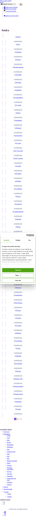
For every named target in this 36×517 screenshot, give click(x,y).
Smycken (9, 474)
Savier (1, 2)
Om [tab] (29, 240)
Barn (8, 440)
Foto (8, 449)
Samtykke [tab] (6, 240)
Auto (8, 438)
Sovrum (9, 471)
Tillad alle (18, 270)
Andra (8, 435)
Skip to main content (5, 0)
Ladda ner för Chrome (11, 7)
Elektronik (10, 447)
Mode (8, 463)
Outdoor (9, 465)
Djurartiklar (10, 445)
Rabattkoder (6, 434)
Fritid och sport (11, 451)
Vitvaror (9, 484)
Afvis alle (18, 280)
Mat (8, 458)
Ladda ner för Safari (10, 9)
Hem (8, 454)
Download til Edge (10, 11)
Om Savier (6, 432)
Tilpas (17, 275)
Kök (8, 456)
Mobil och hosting (12, 461)
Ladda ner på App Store (11, 15)
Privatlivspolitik (7, 489)
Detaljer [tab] (18, 240)
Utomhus (9, 482)
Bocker (9, 442)
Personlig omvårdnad (10, 468)
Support (5, 487)
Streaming (10, 476)
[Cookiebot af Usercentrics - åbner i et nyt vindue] (26, 235)
